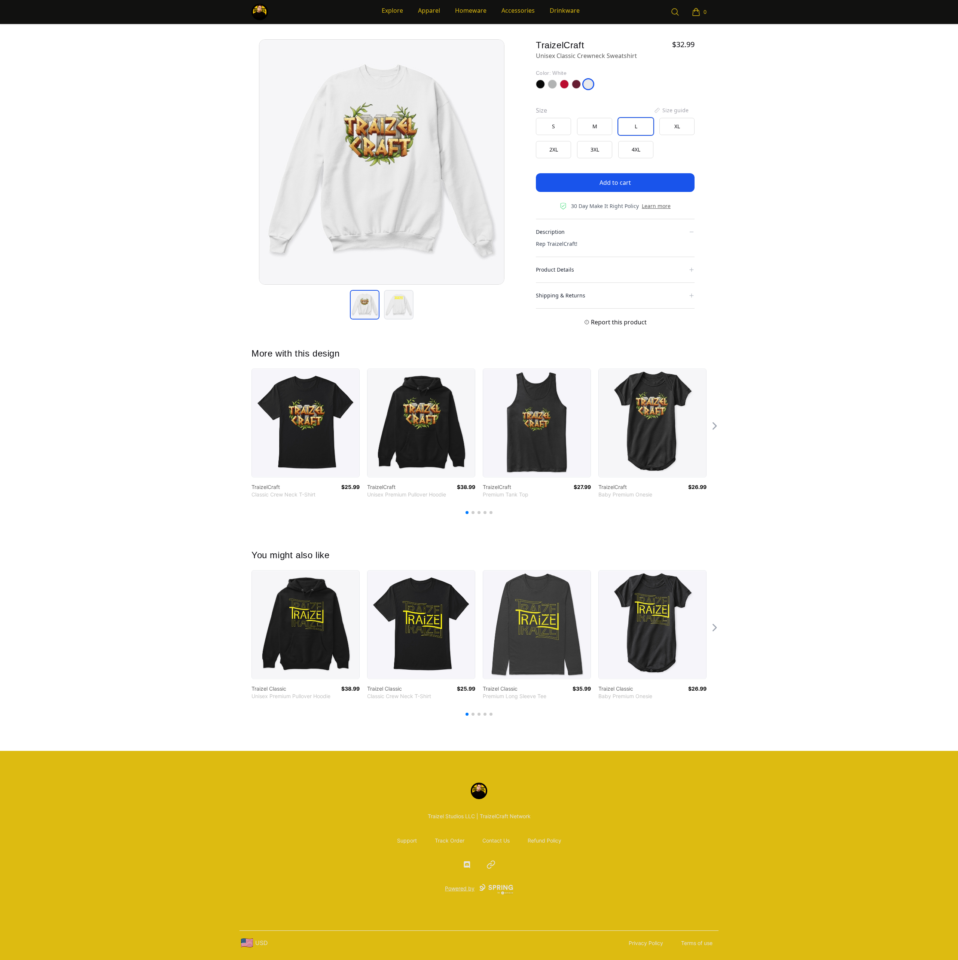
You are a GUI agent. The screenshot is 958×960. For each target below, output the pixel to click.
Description (550, 231)
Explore (392, 10)
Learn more (656, 206)
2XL (553, 149)
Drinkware (565, 10)
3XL (595, 149)
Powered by (460, 888)
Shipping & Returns (560, 295)
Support (407, 840)
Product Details (555, 269)
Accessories (518, 10)
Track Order (449, 840)
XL (677, 126)
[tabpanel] (381, 162)
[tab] (365, 305)
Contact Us (496, 840)
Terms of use (697, 943)
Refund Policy (544, 840)
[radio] (553, 126)
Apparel (429, 10)
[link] (305, 423)
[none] (671, 110)
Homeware (470, 10)
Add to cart (615, 182)
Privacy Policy (646, 943)
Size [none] (541, 110)
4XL (636, 149)
